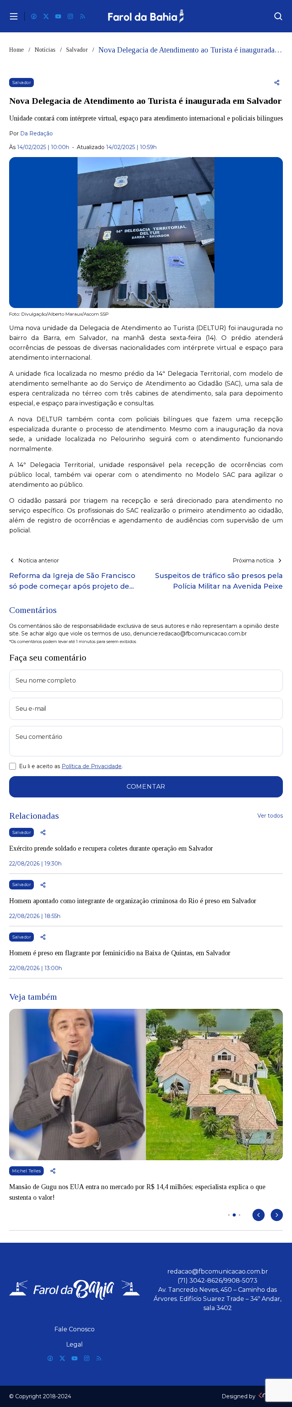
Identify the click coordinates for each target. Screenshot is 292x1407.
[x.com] (46, 16)
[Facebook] (34, 16)
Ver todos (270, 815)
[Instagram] (70, 16)
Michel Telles (26, 1171)
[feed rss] (82, 16)
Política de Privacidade (92, 766)
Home (16, 49)
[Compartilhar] (277, 82)
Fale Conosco (74, 1329)
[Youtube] (58, 16)
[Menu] (13, 16)
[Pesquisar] (278, 16)
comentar (146, 786)
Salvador (77, 49)
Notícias (45, 49)
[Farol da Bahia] (145, 16)
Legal (74, 1344)
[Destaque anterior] (258, 1215)
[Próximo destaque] (277, 1215)
